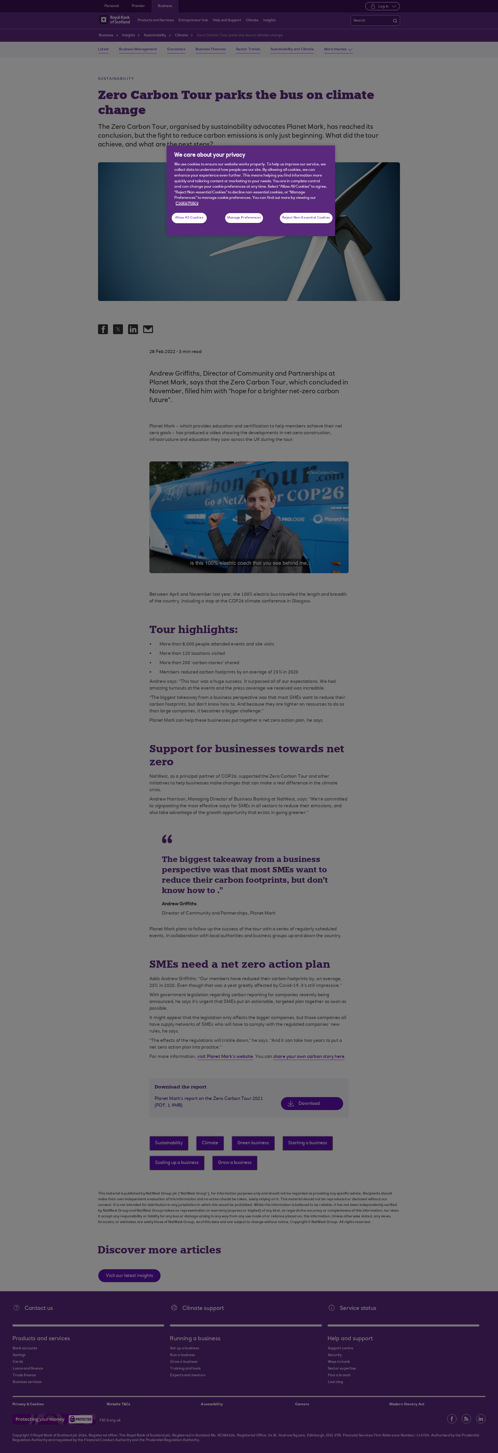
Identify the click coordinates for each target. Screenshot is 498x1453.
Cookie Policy (187, 204)
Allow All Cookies (189, 217)
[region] (251, 190)
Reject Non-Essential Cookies (306, 217)
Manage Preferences (244, 217)
